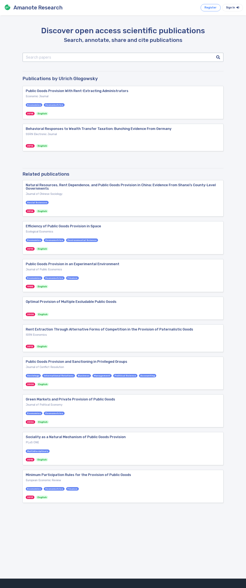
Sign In (231, 7)
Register (210, 7)
